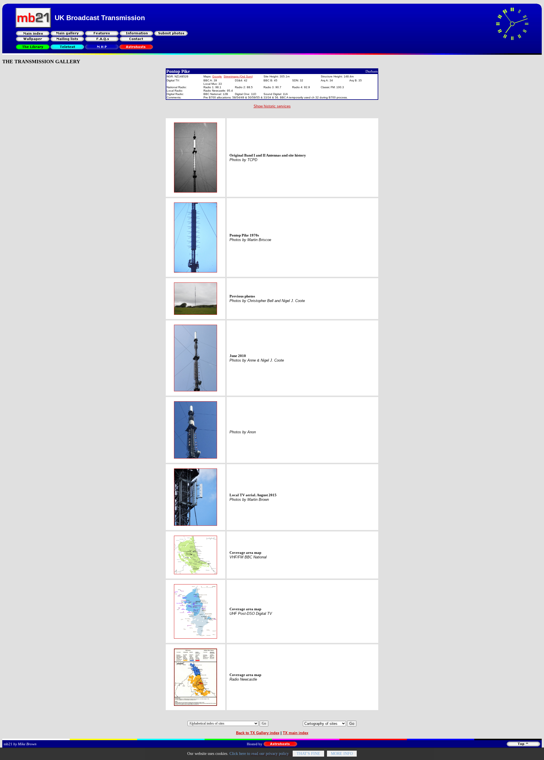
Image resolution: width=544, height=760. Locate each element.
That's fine (308, 753)
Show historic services (272, 106)
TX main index (295, 733)
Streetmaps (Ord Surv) (238, 76)
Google (217, 76)
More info (342, 753)
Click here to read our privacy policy (259, 753)
